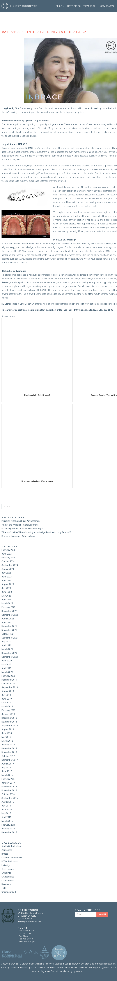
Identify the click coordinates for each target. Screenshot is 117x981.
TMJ (4, 888)
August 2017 (8, 764)
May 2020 (6, 664)
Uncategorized (9, 892)
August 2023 (8, 584)
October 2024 (8, 561)
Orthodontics (8, 876)
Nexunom (80, 971)
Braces (5, 854)
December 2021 (9, 626)
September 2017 (10, 760)
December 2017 (9, 748)
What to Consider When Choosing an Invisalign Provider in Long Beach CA (36, 532)
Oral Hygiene (8, 869)
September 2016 (10, 798)
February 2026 (8, 550)
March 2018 (7, 741)
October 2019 (8, 683)
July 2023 (6, 588)
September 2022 (10, 615)
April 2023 (6, 599)
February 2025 (8, 557)
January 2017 (8, 783)
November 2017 (9, 752)
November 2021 (9, 630)
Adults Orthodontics (11, 846)
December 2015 (9, 832)
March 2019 (7, 706)
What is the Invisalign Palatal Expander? (20, 525)
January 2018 (8, 744)
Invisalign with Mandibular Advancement (21, 521)
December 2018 (9, 718)
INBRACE (29, 148)
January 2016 (8, 828)
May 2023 (6, 596)
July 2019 (6, 695)
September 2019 (10, 687)
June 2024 (7, 576)
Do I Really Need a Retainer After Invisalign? (22, 528)
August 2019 (8, 691)
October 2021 (8, 634)
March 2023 (7, 603)
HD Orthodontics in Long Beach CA (18, 304)
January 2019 (8, 714)
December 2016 (9, 786)
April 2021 (6, 645)
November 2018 (9, 722)
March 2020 (7, 672)
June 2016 (7, 809)
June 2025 (7, 554)
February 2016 (8, 825)
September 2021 (10, 638)
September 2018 (10, 725)
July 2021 (6, 641)
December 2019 (9, 680)
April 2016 (6, 817)
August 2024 (8, 569)
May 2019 (6, 702)
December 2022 (9, 611)
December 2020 (9, 653)
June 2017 (7, 771)
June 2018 (7, 733)
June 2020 (7, 660)
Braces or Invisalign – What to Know (18, 536)
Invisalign (109, 243)
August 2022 (8, 618)
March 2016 (7, 821)
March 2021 (7, 649)
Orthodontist (8, 880)
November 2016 (9, 790)
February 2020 (8, 676)
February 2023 (8, 607)
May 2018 (6, 737)
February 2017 (8, 779)
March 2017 (7, 775)
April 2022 (6, 622)
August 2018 (8, 729)
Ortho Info (6, 873)
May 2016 (6, 813)
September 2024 (10, 565)
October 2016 (8, 794)
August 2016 (8, 802)
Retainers (6, 884)
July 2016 (6, 805)
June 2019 (7, 699)
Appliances (7, 850)
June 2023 (7, 592)
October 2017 (8, 756)
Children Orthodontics (12, 857)
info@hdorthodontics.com (30, 921)
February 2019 (8, 710)
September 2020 (10, 657)
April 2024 (6, 580)
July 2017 (6, 767)
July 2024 (6, 573)
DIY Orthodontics (10, 861)
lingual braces (56, 124)
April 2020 (6, 668)
